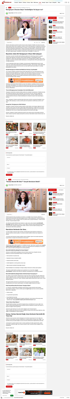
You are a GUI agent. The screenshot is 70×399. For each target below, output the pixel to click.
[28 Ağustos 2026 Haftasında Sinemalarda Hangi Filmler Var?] (56, 21)
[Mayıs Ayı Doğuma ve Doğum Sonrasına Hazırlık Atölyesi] (39, 354)
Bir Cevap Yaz (9, 152)
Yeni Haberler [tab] (61, 17)
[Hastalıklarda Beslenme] (39, 340)
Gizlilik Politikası (5, 395)
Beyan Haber (11, 12)
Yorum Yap (62, 397)
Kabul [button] (12, 395)
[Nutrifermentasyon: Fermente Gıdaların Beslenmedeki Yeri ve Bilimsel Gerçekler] (12, 340)
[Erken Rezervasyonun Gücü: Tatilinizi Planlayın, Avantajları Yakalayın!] (56, 26)
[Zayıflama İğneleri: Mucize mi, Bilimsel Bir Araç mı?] (12, 354)
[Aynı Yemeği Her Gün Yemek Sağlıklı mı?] (12, 129)
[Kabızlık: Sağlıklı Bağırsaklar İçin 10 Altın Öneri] (26, 340)
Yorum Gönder (9, 174)
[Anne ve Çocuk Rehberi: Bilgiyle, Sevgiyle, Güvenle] (12, 142)
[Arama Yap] (68, 2)
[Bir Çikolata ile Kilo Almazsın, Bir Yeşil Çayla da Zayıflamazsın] (39, 129)
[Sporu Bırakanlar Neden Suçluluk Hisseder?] (39, 142)
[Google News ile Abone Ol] (9, 42)
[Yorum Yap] (35, 42)
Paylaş (68, 397)
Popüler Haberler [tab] (52, 17)
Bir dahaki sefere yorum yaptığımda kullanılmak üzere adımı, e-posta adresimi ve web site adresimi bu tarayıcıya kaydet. (25, 172)
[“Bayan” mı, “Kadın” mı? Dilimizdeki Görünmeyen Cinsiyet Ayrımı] (56, 37)
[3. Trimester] (26, 129)
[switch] (65, 2)
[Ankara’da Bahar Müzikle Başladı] (56, 31)
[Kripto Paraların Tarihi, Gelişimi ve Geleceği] (56, 42)
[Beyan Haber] (7, 2)
